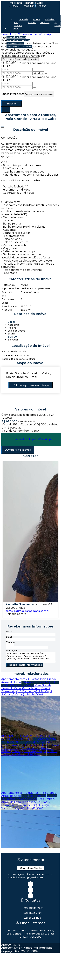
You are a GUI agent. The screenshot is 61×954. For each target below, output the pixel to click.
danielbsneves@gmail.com (25, 877)
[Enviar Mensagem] (34, 87)
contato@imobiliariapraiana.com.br (30, 874)
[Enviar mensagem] (45, 73)
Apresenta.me (10, 944)
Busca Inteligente (12, 94)
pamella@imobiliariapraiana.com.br (27, 610)
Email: (9, 637)
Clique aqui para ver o (31, 385)
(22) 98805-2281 (33, 907)
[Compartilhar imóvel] (2, 127)
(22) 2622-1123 (32, 917)
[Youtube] (30, 895)
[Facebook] (30, 890)
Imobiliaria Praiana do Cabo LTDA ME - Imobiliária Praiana (27, 4)
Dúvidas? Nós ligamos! (18, 449)
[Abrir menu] (1, 34)
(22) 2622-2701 (32, 912)
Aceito (34, 59)
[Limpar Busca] (5, 110)
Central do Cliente (31, 868)
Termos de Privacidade (15, 59)
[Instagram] (30, 884)
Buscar (11, 103)
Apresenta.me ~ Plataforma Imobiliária (27, 947)
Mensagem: (12, 650)
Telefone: (11, 642)
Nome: (9, 631)
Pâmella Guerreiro (19, 604)
